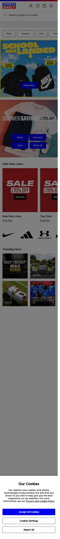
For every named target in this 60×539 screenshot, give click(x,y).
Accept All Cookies (29, 512)
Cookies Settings (29, 520)
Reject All (29, 529)
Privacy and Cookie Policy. (40, 501)
